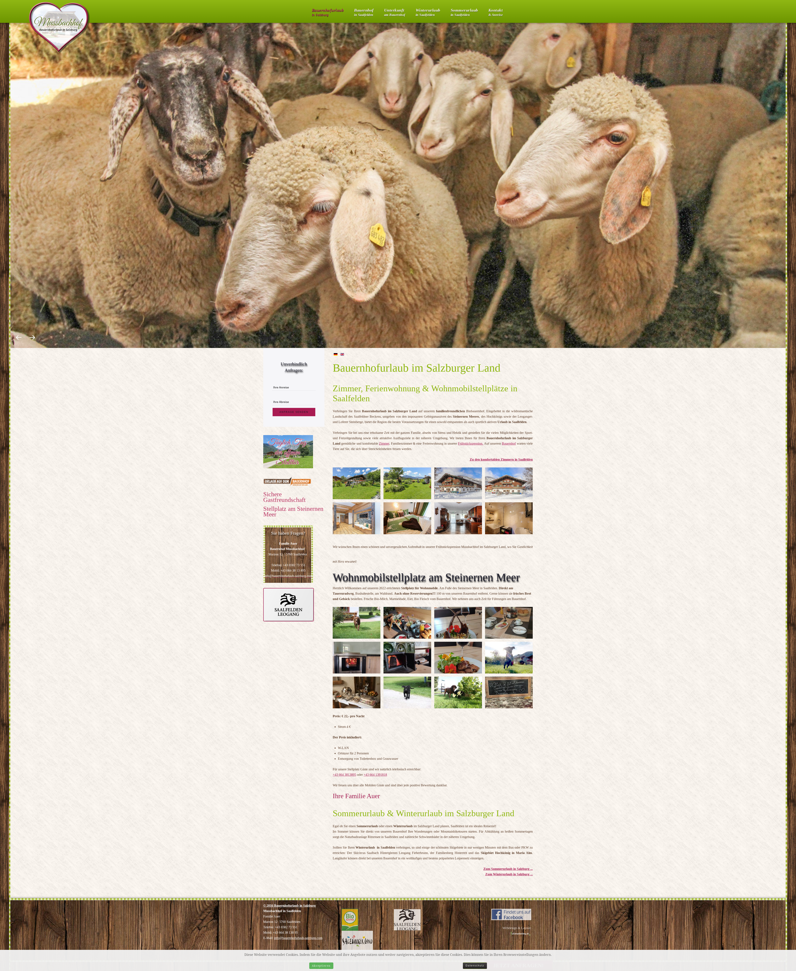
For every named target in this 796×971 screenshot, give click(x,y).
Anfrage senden (293, 412)
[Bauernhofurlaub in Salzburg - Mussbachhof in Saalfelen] (511, 914)
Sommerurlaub (464, 11)
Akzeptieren (321, 965)
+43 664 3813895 (344, 774)
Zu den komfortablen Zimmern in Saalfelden (501, 459)
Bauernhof (364, 11)
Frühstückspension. (470, 443)
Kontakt (495, 11)
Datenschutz (475, 965)
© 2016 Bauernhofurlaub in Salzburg (289, 905)
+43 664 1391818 (375, 774)
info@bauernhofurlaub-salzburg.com (298, 938)
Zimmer (384, 443)
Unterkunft (394, 11)
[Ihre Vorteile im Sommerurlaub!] (288, 604)
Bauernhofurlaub (328, 11)
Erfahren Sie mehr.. (398, 190)
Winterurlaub (428, 11)
